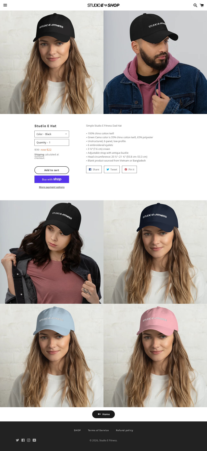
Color (40, 134)
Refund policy (124, 430)
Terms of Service (98, 430)
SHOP (77, 430)
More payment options (52, 187)
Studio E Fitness (108, 440)
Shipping (39, 154)
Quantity (41, 142)
